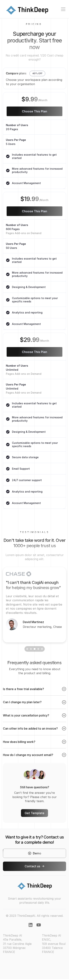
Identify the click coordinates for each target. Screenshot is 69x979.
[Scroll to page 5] (42, 649)
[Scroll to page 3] (34, 649)
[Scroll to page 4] (38, 649)
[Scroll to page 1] (26, 649)
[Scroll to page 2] (31, 649)
